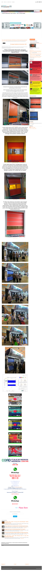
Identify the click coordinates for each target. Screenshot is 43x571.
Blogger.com (40, 568)
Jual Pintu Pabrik (9, 47)
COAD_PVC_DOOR (15, 199)
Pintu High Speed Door (17, 47)
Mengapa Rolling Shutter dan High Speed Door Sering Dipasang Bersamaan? (16, 525)
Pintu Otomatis (21, 47)
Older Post (26, 564)
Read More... (20, 524)
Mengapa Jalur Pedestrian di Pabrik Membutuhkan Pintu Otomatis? (15, 529)
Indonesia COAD (32, 127)
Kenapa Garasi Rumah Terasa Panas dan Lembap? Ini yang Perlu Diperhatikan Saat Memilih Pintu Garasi (35, 54)
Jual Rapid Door (12, 47)
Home (15, 564)
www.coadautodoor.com (15, 483)
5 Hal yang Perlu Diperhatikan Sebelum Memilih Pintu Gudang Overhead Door (16, 532)
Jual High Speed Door (4, 47)
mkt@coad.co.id (16, 486)
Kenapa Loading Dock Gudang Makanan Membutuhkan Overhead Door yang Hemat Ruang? (35, 52)
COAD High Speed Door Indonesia (8, 568)
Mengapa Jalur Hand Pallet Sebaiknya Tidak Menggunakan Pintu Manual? (36, 69)
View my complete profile (33, 128)
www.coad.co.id (15, 484)
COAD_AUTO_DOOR (15, 126)
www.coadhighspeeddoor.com (15, 481)
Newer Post (3, 564)
